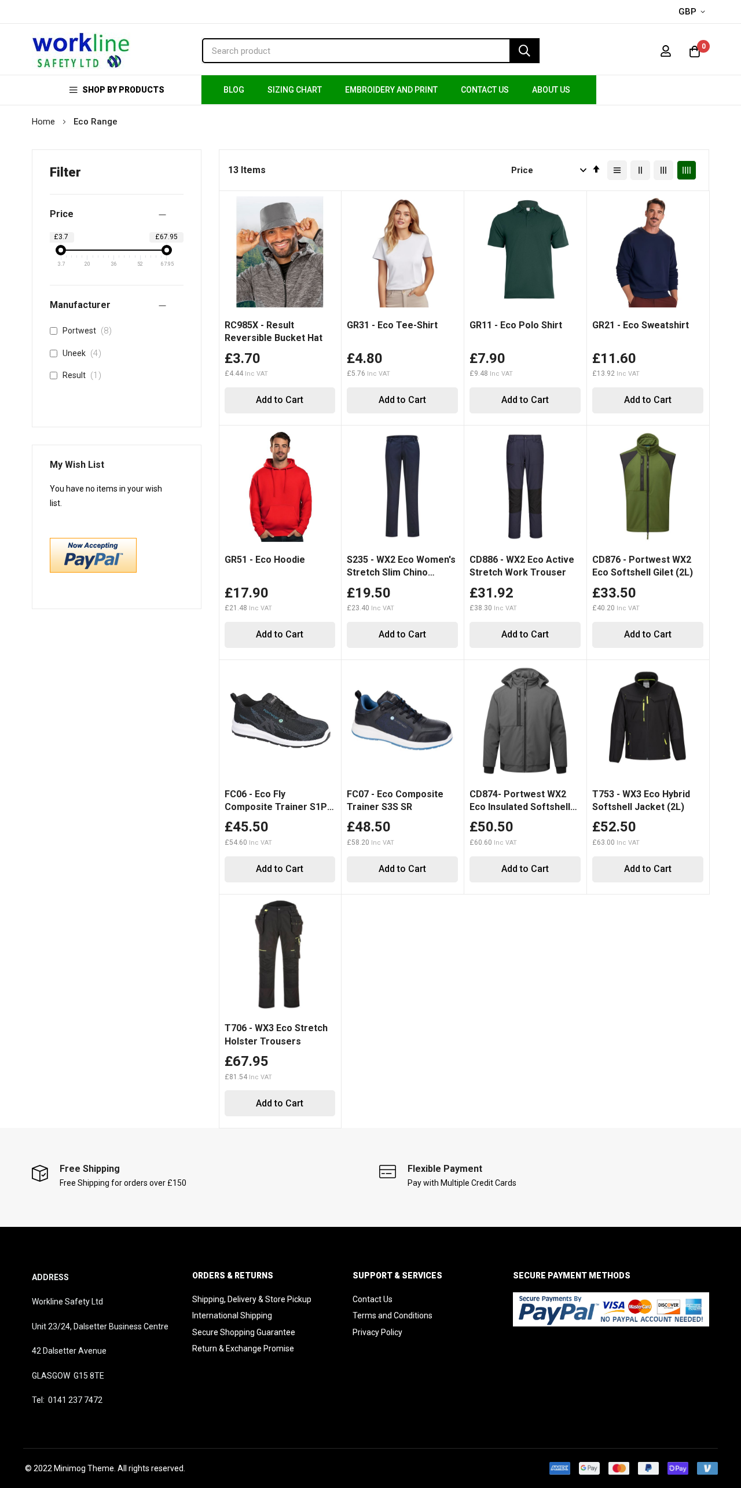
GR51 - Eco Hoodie (265, 559)
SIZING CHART (294, 89)
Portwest (89, 330)
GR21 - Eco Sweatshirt (640, 325)
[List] (617, 170)
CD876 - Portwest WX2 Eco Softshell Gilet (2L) (642, 566)
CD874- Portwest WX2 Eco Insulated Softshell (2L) (519, 801)
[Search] (524, 50)
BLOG (233, 89)
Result (84, 375)
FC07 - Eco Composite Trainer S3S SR (395, 800)
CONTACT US (485, 89)
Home (44, 121)
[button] (693, 12)
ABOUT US (551, 89)
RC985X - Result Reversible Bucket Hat (273, 331)
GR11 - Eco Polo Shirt (515, 325)
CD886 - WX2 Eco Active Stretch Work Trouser (521, 566)
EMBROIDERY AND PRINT (391, 89)
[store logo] (81, 50)
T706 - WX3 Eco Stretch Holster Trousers (276, 1034)
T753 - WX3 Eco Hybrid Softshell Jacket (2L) (641, 800)
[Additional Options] (93, 569)
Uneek (84, 353)
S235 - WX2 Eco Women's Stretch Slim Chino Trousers (401, 567)
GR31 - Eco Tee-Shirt (392, 325)
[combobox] (371, 50)
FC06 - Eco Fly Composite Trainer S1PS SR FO (279, 801)
